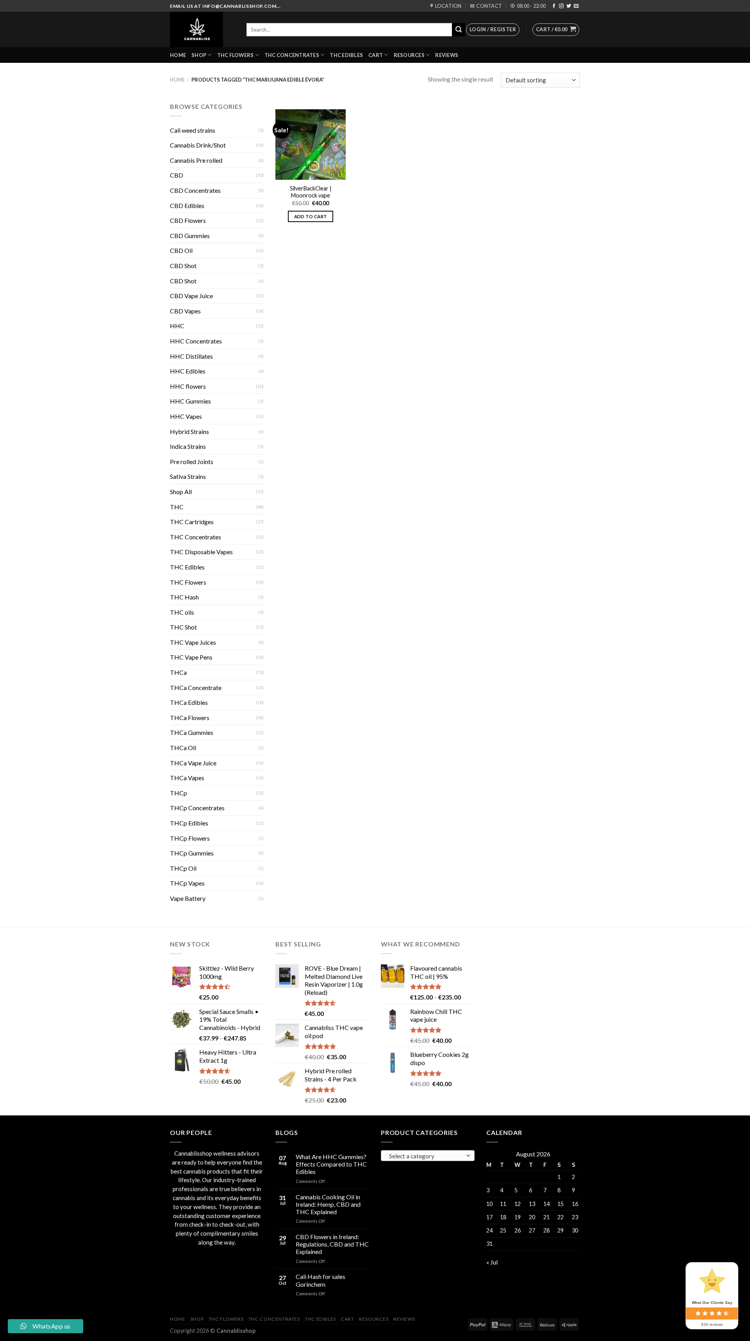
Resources (409, 55)
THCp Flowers (190, 838)
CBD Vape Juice (191, 295)
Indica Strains (188, 446)
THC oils (182, 612)
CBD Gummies (190, 235)
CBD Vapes (185, 311)
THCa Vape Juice (193, 763)
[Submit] (458, 29)
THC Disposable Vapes (201, 551)
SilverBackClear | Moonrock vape (311, 192)
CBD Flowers (188, 220)
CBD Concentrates (195, 190)
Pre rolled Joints (191, 461)
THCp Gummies (192, 853)
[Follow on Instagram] (561, 6)
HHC (177, 325)
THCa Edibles (189, 702)
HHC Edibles (187, 371)
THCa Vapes (187, 777)
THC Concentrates (291, 55)
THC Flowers (235, 55)
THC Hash (184, 597)
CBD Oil (181, 250)
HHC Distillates (191, 356)
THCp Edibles (189, 823)
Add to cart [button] (310, 216)
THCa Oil (183, 747)
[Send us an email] (576, 6)
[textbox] (426, 1156)
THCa (178, 672)
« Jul (492, 1262)
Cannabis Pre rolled (196, 160)
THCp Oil (183, 868)
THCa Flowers (189, 717)
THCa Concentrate (195, 687)
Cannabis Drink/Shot (198, 145)
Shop (198, 55)
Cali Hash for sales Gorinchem (320, 1280)
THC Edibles (346, 55)
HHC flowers (188, 386)
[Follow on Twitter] (568, 6)
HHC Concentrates (196, 341)
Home (178, 55)
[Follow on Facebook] (554, 6)
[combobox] (428, 1155)
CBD (176, 175)
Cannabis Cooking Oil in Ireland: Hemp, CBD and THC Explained (328, 1204)
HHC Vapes (186, 416)
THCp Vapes (187, 883)
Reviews (446, 55)
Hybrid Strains (189, 431)
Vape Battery (187, 898)
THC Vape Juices (193, 642)
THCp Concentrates (197, 807)
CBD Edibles (187, 205)
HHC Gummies (190, 401)
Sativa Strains (188, 476)
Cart (375, 55)
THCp (178, 793)
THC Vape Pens (191, 657)
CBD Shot (183, 265)
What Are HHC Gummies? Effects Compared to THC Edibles (331, 1164)
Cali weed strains (192, 130)
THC (177, 506)
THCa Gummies (191, 732)
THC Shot (183, 627)
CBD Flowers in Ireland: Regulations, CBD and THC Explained (332, 1244)
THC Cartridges (192, 521)
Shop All (181, 491)
